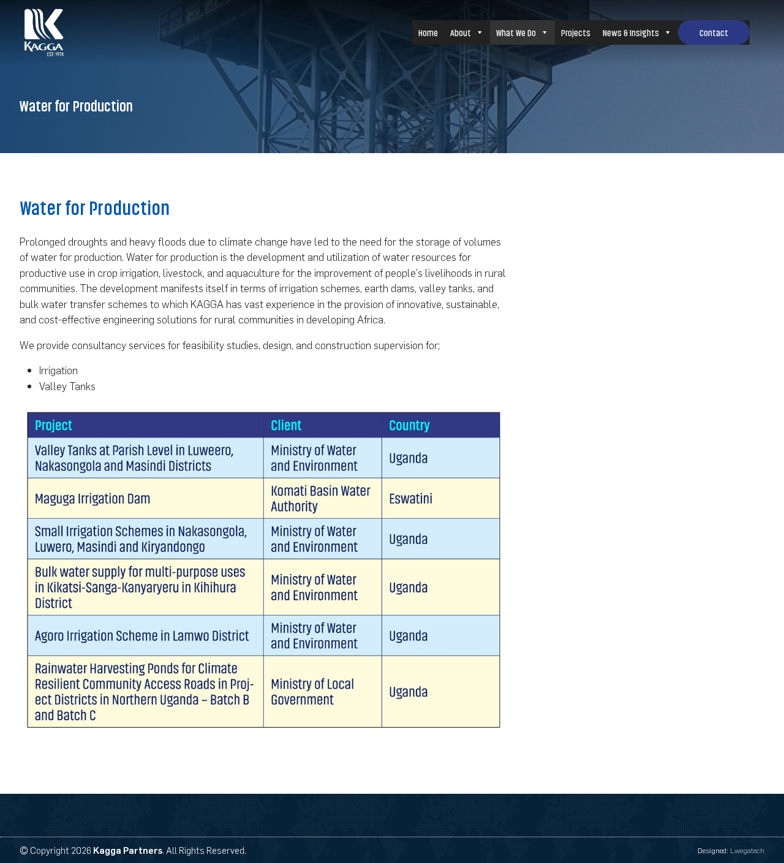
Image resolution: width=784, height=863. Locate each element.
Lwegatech (747, 850)
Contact (713, 32)
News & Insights (631, 32)
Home (428, 32)
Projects (575, 32)
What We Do (516, 32)
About (460, 32)
